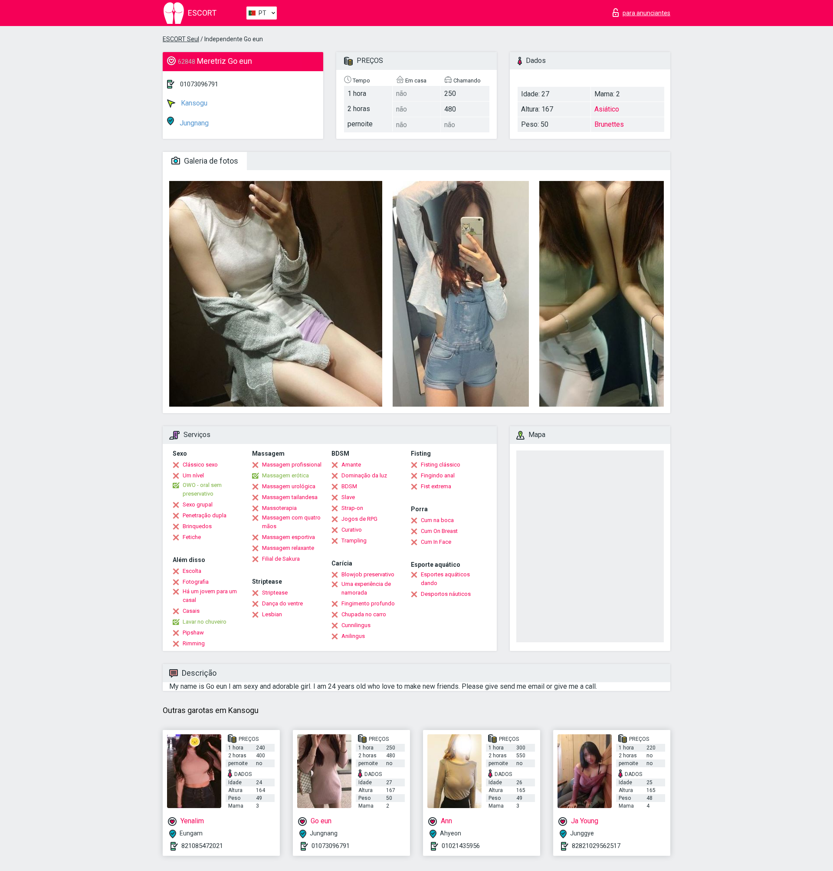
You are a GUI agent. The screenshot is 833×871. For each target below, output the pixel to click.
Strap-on (352, 508)
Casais (191, 611)
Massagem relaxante (288, 548)
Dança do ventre (282, 603)
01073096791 (199, 84)
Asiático (606, 109)
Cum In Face (436, 542)
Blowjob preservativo (367, 574)
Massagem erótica (285, 475)
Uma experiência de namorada (366, 588)
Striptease (275, 592)
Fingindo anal (438, 475)
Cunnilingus (356, 625)
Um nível (193, 475)
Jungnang (193, 123)
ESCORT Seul (181, 39)
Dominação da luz (364, 475)
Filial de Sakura (281, 558)
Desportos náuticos (446, 594)
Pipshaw (193, 632)
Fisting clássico (440, 464)
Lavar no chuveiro (204, 621)
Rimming (194, 643)
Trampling (354, 540)
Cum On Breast (439, 531)
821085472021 (202, 846)
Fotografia (196, 581)
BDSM (349, 486)
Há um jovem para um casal (210, 595)
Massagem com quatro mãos (291, 521)
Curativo (351, 529)
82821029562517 (596, 846)
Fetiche (192, 537)
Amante (351, 464)
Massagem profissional (291, 464)
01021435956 (461, 846)
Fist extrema (436, 486)
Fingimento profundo (368, 603)
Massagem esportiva (288, 537)
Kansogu (193, 103)
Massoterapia (279, 508)
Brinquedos (197, 526)
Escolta (192, 571)
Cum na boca (437, 520)
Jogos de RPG (359, 519)
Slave (348, 497)
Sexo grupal (198, 504)
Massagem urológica (288, 486)
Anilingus (353, 636)
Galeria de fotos (210, 160)
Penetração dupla (204, 515)
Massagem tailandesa (290, 497)
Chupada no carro (363, 614)
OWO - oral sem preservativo (202, 489)
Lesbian (272, 614)
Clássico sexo (200, 464)
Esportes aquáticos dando (445, 578)
